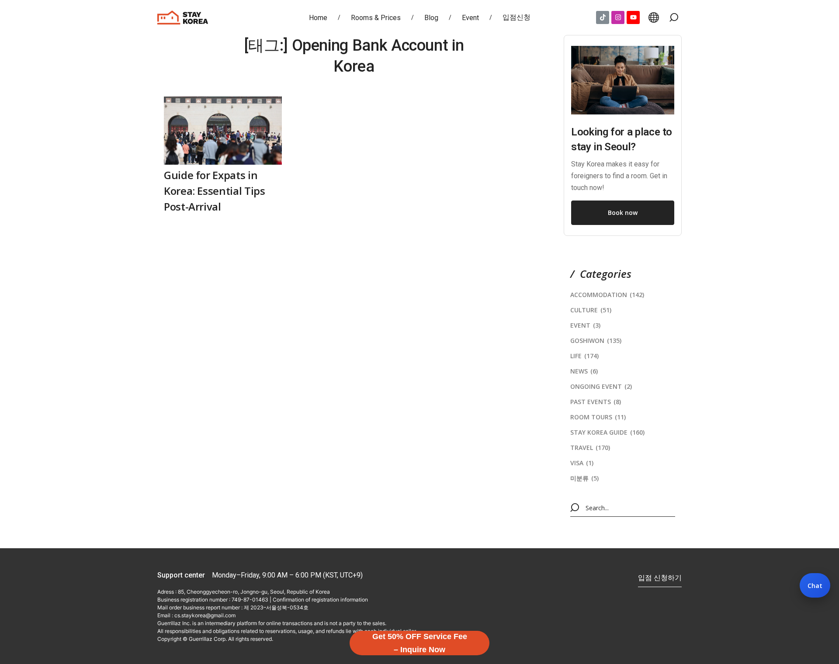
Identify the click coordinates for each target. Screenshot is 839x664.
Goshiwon (595, 340)
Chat (815, 585)
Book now (623, 212)
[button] (673, 17)
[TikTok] (602, 17)
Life (584, 356)
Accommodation (607, 294)
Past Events (595, 402)
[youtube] (633, 17)
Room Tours (598, 417)
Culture (590, 310)
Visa (581, 463)
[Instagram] (617, 17)
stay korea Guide (607, 432)
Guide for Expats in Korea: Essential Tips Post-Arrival (214, 191)
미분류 (584, 478)
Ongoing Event (601, 386)
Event (585, 325)
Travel (590, 447)
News (584, 371)
